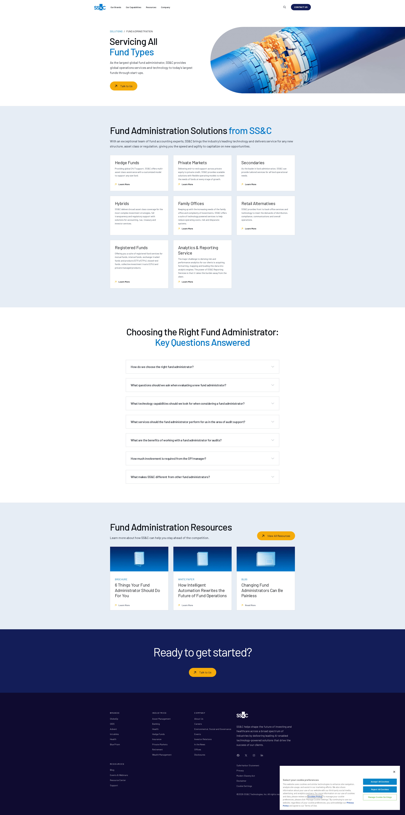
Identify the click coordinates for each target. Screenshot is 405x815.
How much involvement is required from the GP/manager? (168, 458)
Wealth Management (162, 754)
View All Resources (278, 536)
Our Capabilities (133, 7)
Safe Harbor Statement (248, 765)
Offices (197, 749)
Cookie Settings (244, 786)
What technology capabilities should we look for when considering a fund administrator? (188, 403)
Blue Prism (115, 744)
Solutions (116, 31)
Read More (250, 605)
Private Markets (160, 744)
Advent (113, 729)
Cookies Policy (315, 796)
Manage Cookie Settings (380, 797)
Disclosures (199, 754)
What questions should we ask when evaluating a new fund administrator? (178, 385)
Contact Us (301, 7)
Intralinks (114, 734)
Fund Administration (139, 31)
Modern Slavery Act (246, 775)
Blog (112, 769)
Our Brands (116, 7)
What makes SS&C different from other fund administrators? (170, 477)
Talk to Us (126, 86)
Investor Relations (203, 739)
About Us (198, 718)
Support (114, 785)
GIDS (112, 723)
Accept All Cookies (380, 781)
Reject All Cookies (380, 789)
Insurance (156, 739)
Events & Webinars (119, 775)
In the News (199, 744)
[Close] (394, 771)
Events (197, 734)
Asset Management (161, 718)
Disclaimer (241, 780)
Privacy (240, 770)
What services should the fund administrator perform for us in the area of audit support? (188, 422)
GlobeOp (114, 718)
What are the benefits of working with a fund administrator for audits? (176, 440)
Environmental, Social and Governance (212, 729)
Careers (198, 723)
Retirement (157, 749)
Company (165, 7)
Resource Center (118, 780)
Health (113, 739)
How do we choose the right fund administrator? (162, 367)
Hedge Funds (158, 734)
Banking (156, 723)
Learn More (124, 184)
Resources (151, 7)
